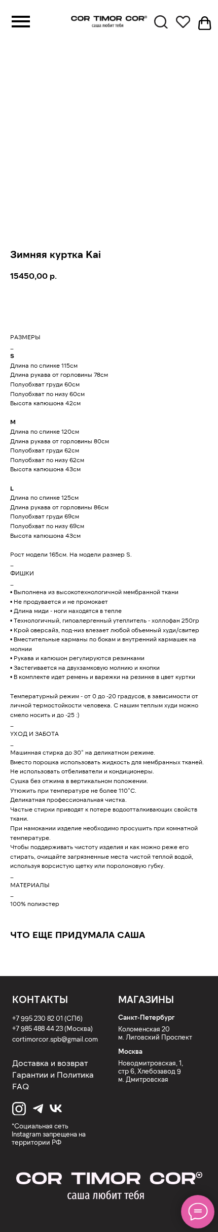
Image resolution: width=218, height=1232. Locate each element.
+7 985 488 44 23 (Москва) (52, 1028)
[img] (109, 1186)
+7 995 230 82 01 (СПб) (47, 1018)
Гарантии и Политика (53, 1074)
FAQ (20, 1086)
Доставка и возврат (50, 1062)
